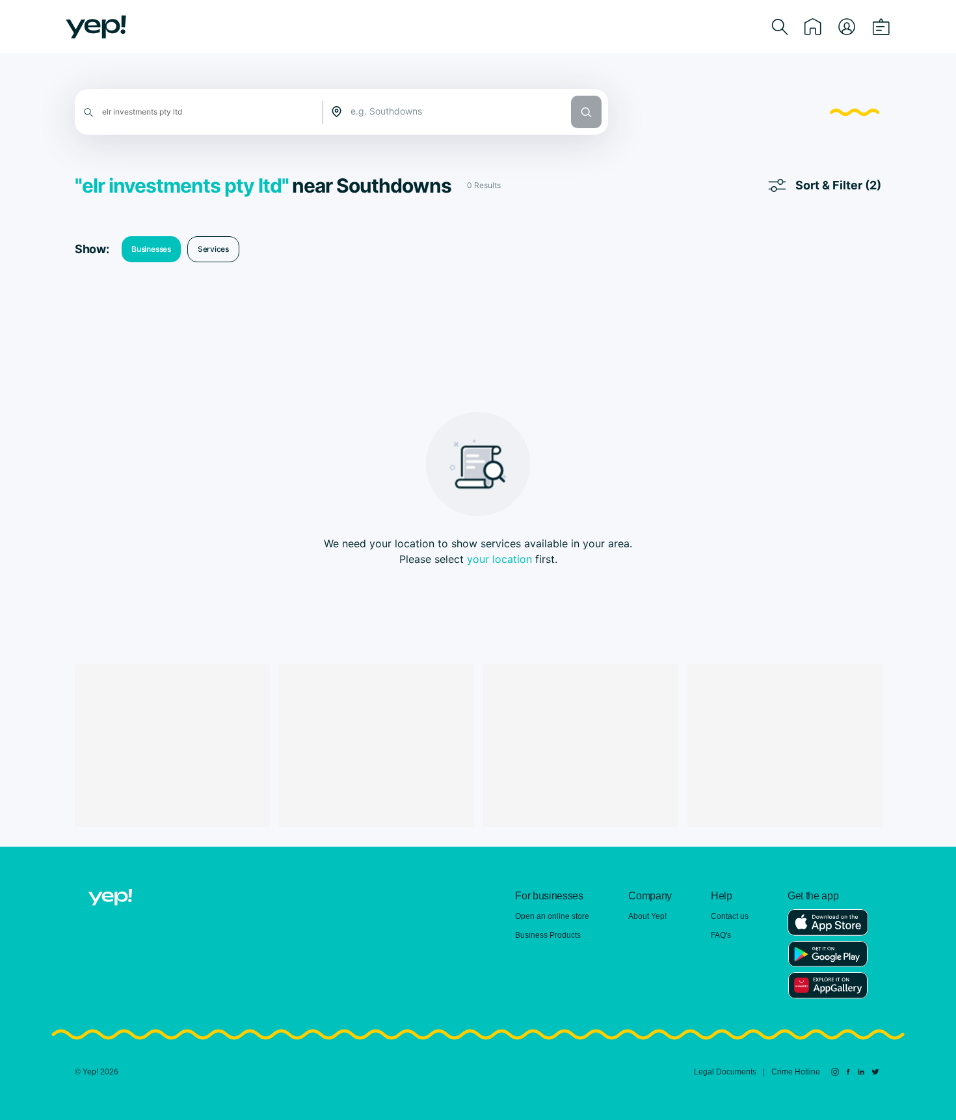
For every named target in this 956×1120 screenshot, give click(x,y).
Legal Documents (725, 1071)
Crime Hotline (795, 1071)
